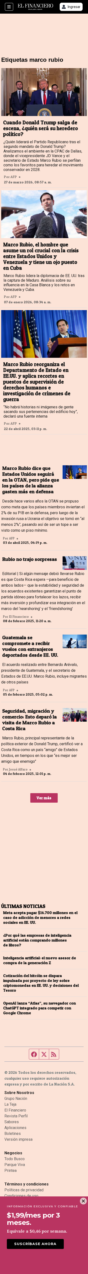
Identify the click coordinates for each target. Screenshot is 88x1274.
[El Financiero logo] (35, 7)
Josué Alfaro (18, 769)
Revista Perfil (16, 1116)
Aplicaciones (15, 1127)
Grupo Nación (15, 1098)
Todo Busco (14, 1159)
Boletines (12, 1133)
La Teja (10, 1104)
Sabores (11, 1122)
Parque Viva (14, 1164)
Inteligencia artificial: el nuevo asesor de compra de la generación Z (39, 960)
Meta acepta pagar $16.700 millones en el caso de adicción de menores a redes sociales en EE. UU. (40, 917)
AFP (14, 177)
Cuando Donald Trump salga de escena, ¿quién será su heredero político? (40, 128)
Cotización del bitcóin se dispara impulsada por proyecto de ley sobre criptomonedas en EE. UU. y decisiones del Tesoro (41, 983)
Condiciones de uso (21, 1195)
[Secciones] (9, 7)
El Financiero (15, 1110)
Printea (10, 1170)
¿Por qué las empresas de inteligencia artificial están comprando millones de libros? (37, 940)
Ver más (44, 797)
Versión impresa (18, 1139)
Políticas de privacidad (24, 1190)
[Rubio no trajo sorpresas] (75, 563)
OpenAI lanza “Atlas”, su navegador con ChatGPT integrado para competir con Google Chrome (39, 1008)
